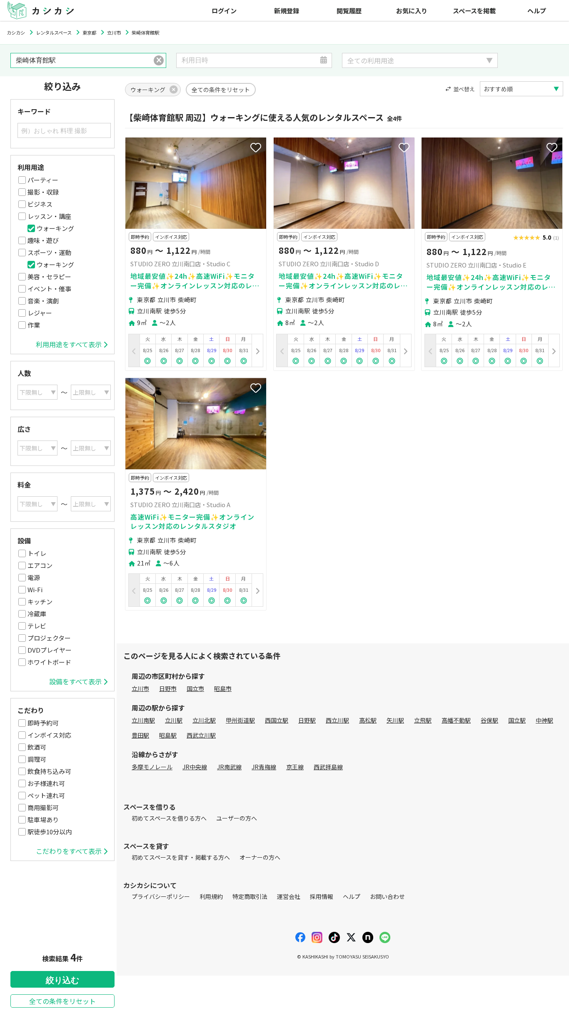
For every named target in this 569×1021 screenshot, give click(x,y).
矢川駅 (395, 720)
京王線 (295, 767)
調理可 (36, 759)
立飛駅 (423, 720)
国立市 (195, 688)
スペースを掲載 (474, 10)
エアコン (39, 565)
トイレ (36, 553)
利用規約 (211, 896)
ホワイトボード (49, 662)
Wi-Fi (34, 589)
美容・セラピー (49, 276)
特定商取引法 (249, 896)
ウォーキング (55, 228)
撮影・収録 (43, 192)
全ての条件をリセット (62, 1001)
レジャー (39, 312)
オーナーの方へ (260, 857)
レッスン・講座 (49, 216)
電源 (33, 577)
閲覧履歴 (349, 10)
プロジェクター (49, 637)
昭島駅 (168, 735)
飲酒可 (36, 747)
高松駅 (368, 720)
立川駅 (173, 720)
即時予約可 (43, 722)
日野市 (168, 688)
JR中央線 (194, 767)
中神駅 (544, 720)
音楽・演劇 (43, 300)
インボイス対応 (49, 735)
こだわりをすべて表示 (69, 851)
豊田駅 (140, 735)
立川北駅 (204, 720)
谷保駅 (489, 720)
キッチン (39, 601)
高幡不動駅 (456, 720)
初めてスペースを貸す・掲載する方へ (181, 857)
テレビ (36, 625)
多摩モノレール (152, 767)
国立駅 (517, 720)
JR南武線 (229, 767)
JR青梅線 (264, 767)
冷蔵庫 (36, 613)
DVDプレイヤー (49, 650)
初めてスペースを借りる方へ (169, 818)
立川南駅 (143, 720)
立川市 (140, 688)
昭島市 (223, 688)
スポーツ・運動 (49, 252)
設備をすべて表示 (75, 681)
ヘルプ (536, 10)
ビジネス (39, 204)
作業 (33, 324)
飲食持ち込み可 (49, 771)
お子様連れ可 (46, 783)
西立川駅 (337, 720)
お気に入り (411, 10)
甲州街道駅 (240, 720)
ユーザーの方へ (236, 818)
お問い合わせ (387, 896)
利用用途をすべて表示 (69, 344)
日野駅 (307, 720)
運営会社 (288, 896)
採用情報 (321, 896)
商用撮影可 (43, 807)
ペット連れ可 (46, 795)
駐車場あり (43, 819)
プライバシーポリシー (161, 896)
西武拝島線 (328, 767)
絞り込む (62, 980)
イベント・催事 (49, 288)
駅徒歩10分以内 (49, 831)
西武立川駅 (201, 735)
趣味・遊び (43, 240)
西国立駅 (276, 720)
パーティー (42, 179)
